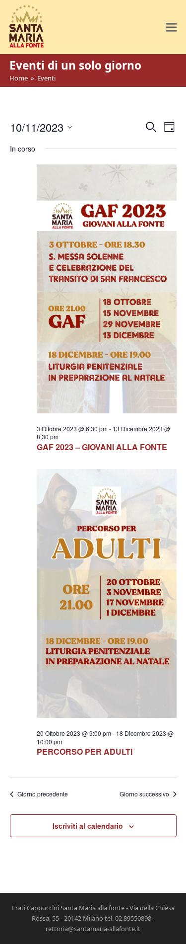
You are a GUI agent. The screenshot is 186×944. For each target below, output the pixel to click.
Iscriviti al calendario (88, 826)
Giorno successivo (144, 794)
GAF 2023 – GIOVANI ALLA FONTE (102, 447)
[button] (171, 27)
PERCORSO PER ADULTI (84, 751)
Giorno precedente (42, 794)
